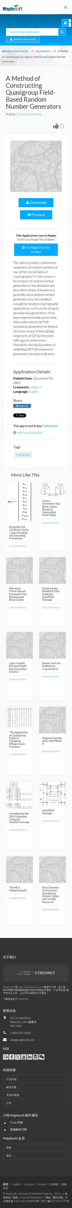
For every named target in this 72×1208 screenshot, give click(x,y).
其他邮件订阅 (18, 1129)
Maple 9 (35, 387)
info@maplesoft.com (22, 1039)
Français (29, 1184)
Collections (50, 426)
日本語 (54, 1184)
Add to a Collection (30, 432)
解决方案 (11, 1087)
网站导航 (58, 1197)
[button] (65, 23)
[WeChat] (41, 1057)
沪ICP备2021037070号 (55, 1201)
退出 (8, 1155)
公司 (8, 1102)
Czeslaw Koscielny (29, 114)
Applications (43, 51)
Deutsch (42, 1184)
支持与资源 (12, 1095)
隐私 (15, 1197)
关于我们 (9, 957)
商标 (48, 1197)
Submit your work (24, 39)
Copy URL (23, 405)
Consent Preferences (31, 1197)
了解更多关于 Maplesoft (15, 998)
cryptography (23, 454)
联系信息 (9, 1010)
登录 (8, 1147)
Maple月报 (16, 1122)
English (33, 391)
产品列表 (11, 1079)
